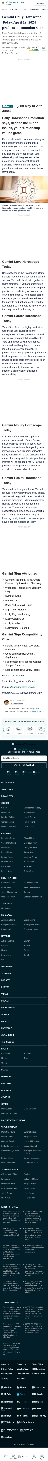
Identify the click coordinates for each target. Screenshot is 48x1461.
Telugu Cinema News (9, 903)
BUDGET (5, 1012)
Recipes (27, 961)
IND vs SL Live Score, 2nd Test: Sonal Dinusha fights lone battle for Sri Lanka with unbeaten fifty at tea (12, 1359)
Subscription (6, 1385)
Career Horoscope (31, 1169)
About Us (5, 1375)
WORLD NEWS (7, 800)
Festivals (27, 956)
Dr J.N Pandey (11, 53)
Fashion (4, 956)
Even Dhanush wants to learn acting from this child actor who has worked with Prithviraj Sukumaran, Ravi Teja (12, 1227)
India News (34, 9)
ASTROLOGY (6, 914)
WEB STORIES (7, 977)
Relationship (6, 966)
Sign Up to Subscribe (24, 776)
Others (4, 1074)
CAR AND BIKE (7, 1046)
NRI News (5, 1209)
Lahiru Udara (29, 837)
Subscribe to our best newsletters (24, 763)
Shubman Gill (29, 823)
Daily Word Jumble (9, 1124)
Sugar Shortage (30, 1143)
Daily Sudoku (6, 1120)
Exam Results (6, 940)
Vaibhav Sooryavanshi (10, 1162)
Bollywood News (8, 894)
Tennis (26, 1069)
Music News (6, 898)
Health (4, 961)
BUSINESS (5, 991)
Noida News (29, 873)
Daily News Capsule (11, 769)
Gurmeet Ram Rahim (10, 1152)
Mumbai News (7, 873)
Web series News (8, 908)
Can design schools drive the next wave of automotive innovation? (34, 1259)
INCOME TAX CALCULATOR (13, 1131)
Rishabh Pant (29, 833)
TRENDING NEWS (9, 1138)
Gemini (7, 106)
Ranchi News (6, 882)
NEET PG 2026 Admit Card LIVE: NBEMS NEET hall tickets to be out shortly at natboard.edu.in (34, 1339)
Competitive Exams (9, 935)
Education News (31, 940)
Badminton (5, 1064)
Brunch (27, 952)
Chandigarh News (8, 854)
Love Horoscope (8, 1174)
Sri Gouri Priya (7, 1169)
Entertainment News (9, 1199)
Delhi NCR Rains (8, 1143)
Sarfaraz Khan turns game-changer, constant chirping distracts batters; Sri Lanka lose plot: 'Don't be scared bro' (34, 1227)
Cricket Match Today (32, 819)
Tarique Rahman (30, 1147)
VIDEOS (4, 1005)
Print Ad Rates (23, 1385)
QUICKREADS (7, 1101)
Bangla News (29, 1199)
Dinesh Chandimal (8, 837)
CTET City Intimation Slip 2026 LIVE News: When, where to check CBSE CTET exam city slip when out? (34, 1323)
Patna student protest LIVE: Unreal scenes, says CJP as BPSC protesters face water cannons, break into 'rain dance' (12, 1323)
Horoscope (5, 919)
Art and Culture (7, 952)
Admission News (8, 931)
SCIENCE (5, 1025)
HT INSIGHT (6, 1087)
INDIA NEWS (7, 807)
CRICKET (5, 814)
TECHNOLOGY (7, 1053)
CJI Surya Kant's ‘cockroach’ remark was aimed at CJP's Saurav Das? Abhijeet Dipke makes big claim (12, 1297)
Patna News (6, 877)
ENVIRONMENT (8, 1019)
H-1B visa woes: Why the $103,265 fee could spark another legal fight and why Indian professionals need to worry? (12, 1280)
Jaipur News (29, 863)
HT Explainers (29, 1209)
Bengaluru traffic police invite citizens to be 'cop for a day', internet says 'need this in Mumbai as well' (34, 1244)
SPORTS (4, 1060)
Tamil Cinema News (32, 898)
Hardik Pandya (30, 828)
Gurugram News (30, 858)
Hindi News (29, 1204)
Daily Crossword (30, 1120)
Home (4, 9)
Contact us (21, 1375)
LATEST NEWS (7, 793)
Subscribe (40, 3)
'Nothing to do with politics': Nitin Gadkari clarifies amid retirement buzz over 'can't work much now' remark (34, 1280)
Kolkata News (7, 868)
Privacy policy (7, 1380)
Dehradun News (30, 854)
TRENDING (6, 984)
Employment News (32, 935)
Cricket (23, 9)
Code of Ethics (38, 1385)
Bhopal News (29, 849)
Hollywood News (31, 894)
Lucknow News (30, 868)
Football (27, 1064)
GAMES (4, 1115)
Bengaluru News (8, 849)
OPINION (5, 1032)
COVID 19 (5, 1108)
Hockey (4, 1069)
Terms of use (37, 1375)
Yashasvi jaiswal (30, 1157)
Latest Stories (9, 1218)
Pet (2, 971)
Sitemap (4, 1389)
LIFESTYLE (5, 947)
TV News (27, 903)
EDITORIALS (6, 1039)
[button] (3, 3)
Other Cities (29, 882)
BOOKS (4, 1081)
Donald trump (7, 1147)
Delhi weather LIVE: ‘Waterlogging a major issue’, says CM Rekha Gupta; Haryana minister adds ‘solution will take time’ (12, 1341)
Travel (26, 966)
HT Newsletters (38, 1380)
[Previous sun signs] (3, 730)
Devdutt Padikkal (8, 828)
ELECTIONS (6, 1094)
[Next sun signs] (44, 730)
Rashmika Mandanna (10, 1157)
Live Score (5, 823)
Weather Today (23, 1380)
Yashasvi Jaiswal (7, 833)
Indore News (6, 863)
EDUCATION (6, 926)
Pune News (28, 877)
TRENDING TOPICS (9, 1180)
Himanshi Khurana (31, 1152)
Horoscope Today (31, 1174)
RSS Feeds (21, 1389)
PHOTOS (5, 998)
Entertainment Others (33, 908)
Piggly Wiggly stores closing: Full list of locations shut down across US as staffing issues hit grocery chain (34, 1297)
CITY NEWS (6, 844)
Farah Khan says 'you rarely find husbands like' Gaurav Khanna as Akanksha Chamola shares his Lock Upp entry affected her (12, 1262)
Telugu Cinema (30, 1194)
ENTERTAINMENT (9, 889)
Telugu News (6, 1204)
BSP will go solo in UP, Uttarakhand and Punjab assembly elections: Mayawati (12, 1242)
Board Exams (29, 931)
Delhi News (6, 858)
